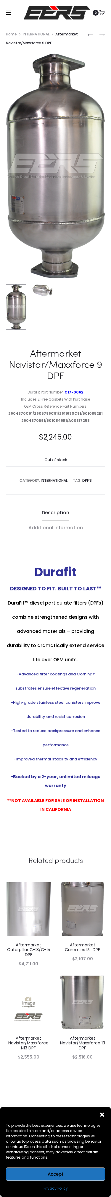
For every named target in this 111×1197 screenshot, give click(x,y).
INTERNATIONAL (36, 34)
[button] (102, 1114)
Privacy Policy (56, 1188)
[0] (102, 12)
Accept (56, 1174)
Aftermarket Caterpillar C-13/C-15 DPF (28, 950)
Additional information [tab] (55, 527)
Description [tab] (55, 512)
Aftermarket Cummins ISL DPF (82, 947)
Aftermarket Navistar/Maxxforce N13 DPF (28, 1043)
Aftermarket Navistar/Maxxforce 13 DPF (82, 1043)
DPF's (87, 480)
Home (11, 34)
